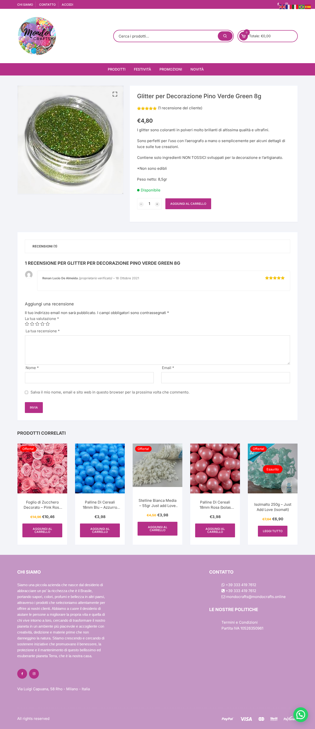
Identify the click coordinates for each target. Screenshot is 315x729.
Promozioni (170, 69)
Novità (197, 69)
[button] (115, 94)
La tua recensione (43, 331)
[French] (289, 6)
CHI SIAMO (25, 4)
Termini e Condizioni (239, 622)
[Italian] (295, 6)
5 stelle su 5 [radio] (48, 324)
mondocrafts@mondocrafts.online (255, 596)
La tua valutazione (42, 318)
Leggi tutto (273, 531)
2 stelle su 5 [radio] (32, 324)
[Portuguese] (302, 6)
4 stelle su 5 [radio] (42, 324)
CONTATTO (47, 4)
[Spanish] (308, 6)
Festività (142, 69)
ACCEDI (67, 4)
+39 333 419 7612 (240, 584)
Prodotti (117, 69)
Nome (32, 367)
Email (168, 367)
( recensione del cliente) (180, 108)
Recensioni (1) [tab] (44, 246)
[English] (282, 6)
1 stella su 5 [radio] (27, 324)
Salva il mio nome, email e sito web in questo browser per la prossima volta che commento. (110, 392)
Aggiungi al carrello (188, 204)
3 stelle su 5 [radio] (37, 324)
